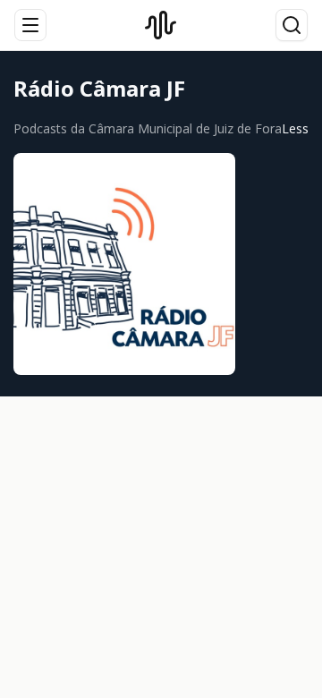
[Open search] (291, 25)
